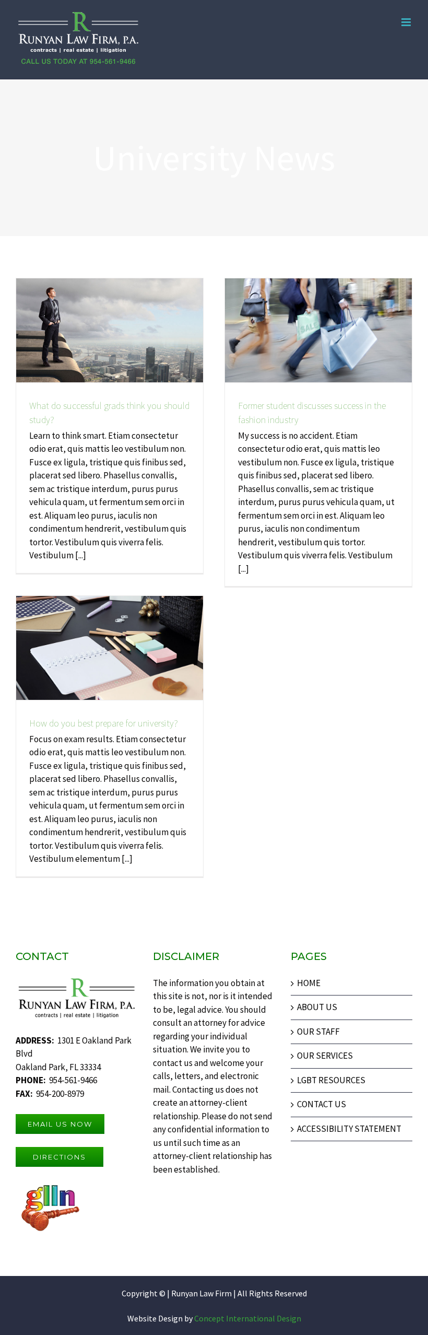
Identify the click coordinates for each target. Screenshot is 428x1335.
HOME (308, 983)
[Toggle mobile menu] (406, 22)
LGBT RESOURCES (331, 1080)
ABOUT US (317, 1007)
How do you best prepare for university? (103, 723)
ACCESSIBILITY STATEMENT (349, 1128)
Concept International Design (247, 1318)
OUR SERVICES (325, 1055)
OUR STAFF (318, 1031)
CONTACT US (321, 1104)
